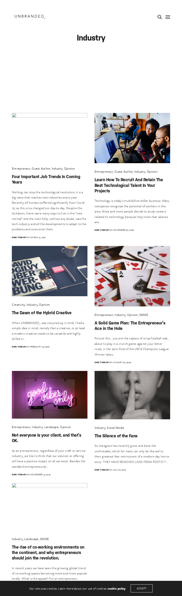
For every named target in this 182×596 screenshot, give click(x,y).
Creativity (18, 304)
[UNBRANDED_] (30, 16)
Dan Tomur (19, 237)
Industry (57, 168)
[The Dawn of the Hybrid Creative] (49, 271)
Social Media (115, 427)
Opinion (69, 168)
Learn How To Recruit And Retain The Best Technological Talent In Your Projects (129, 185)
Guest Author (41, 168)
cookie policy (117, 588)
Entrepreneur (21, 168)
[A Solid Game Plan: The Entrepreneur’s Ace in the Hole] (132, 276)
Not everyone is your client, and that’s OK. (46, 437)
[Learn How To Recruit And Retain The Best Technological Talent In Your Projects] (132, 138)
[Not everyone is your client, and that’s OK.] (49, 395)
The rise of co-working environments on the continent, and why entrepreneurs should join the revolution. (48, 552)
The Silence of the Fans (116, 435)
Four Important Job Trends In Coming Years (46, 179)
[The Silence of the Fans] (132, 395)
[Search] (160, 17)
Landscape (51, 427)
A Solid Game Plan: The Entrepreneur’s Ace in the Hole (130, 325)
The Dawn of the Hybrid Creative (41, 312)
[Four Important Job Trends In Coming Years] (49, 136)
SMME (143, 314)
